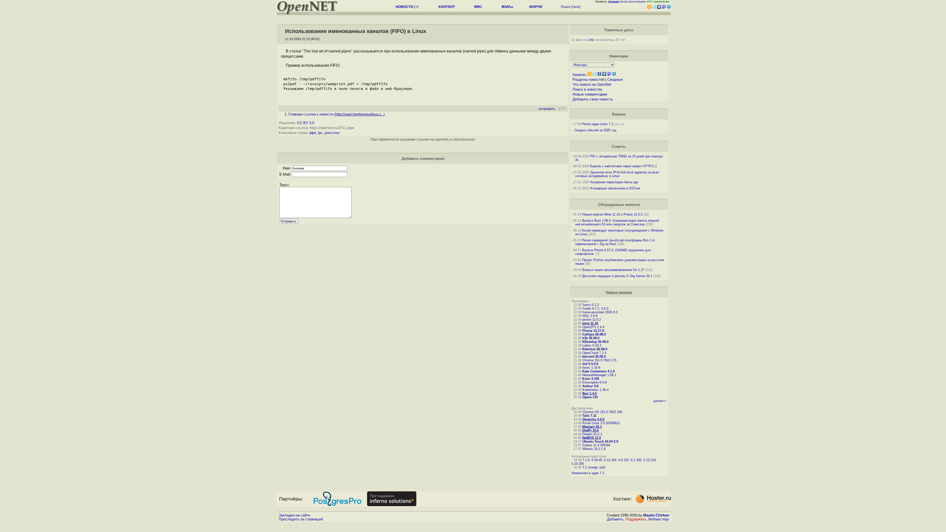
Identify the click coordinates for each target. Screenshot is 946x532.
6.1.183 (636, 460)
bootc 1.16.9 (591, 367)
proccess (332, 133)
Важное (619, 114)
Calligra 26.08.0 (594, 334)
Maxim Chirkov (656, 515)
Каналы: (580, 75)
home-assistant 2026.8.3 (600, 312)
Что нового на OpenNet (592, 84)
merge (593, 467)
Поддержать (635, 519)
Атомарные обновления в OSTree (615, 188)
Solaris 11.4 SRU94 (596, 445)
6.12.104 (610, 460)
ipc (320, 133)
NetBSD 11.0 (591, 438)
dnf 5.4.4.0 (590, 364)
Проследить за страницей (301, 519)
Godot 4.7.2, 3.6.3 (595, 308)
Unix (591, 40)
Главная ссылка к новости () (336, 114)
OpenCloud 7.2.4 (594, 353)
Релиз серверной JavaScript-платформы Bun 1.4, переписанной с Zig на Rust (615, 242)
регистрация (636, 1)
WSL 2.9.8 (589, 316)
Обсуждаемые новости (619, 205)
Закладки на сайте (294, 515)
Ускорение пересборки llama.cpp (614, 182)
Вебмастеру (658, 519)
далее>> (659, 401)
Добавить (615, 519)
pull (602, 467)
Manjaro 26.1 (592, 427)
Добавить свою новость (593, 99)
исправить (547, 109)
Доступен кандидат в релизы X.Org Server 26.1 (617, 276)
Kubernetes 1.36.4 (595, 390)
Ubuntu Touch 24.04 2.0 (600, 441)
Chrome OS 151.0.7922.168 (602, 412)
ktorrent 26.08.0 (594, 356)
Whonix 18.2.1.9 (594, 449)
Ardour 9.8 (590, 386)
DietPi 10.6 (590, 430)
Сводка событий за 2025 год (595, 130)
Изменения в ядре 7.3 (588, 473)
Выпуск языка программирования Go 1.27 (613, 270)
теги (576, 7)
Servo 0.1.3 (590, 305)
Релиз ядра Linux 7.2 (597, 124)
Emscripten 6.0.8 (594, 382)
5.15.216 (649, 460)
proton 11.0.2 (591, 319)
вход (624, 1)
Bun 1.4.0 (589, 393)
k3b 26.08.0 (590, 338)
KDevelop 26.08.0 (595, 342)
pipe (312, 133)
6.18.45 (596, 460)
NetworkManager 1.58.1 (599, 375)
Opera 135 (590, 397)
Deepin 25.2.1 (592, 434)
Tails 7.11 (589, 415)
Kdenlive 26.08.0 (594, 349)
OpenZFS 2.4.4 (593, 327)
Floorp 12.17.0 (593, 330)
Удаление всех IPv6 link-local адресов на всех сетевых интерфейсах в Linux (617, 174)
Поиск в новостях (587, 89)
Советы (619, 147)
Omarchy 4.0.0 (593, 419)
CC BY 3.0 (305, 123)
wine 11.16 (590, 323)
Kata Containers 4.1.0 (598, 371)
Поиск (565, 7)
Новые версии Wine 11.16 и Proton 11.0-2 (612, 214)
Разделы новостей (588, 80)
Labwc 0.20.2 (591, 345)
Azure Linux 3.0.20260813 (601, 423)
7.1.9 (586, 460)
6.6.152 (623, 460)
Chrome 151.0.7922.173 (599, 360)
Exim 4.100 (590, 379)
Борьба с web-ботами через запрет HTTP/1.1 (623, 166)
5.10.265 (578, 464)
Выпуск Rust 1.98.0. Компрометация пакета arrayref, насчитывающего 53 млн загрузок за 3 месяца (617, 222)
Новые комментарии (590, 94)
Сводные (615, 80)
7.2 (584, 467)
